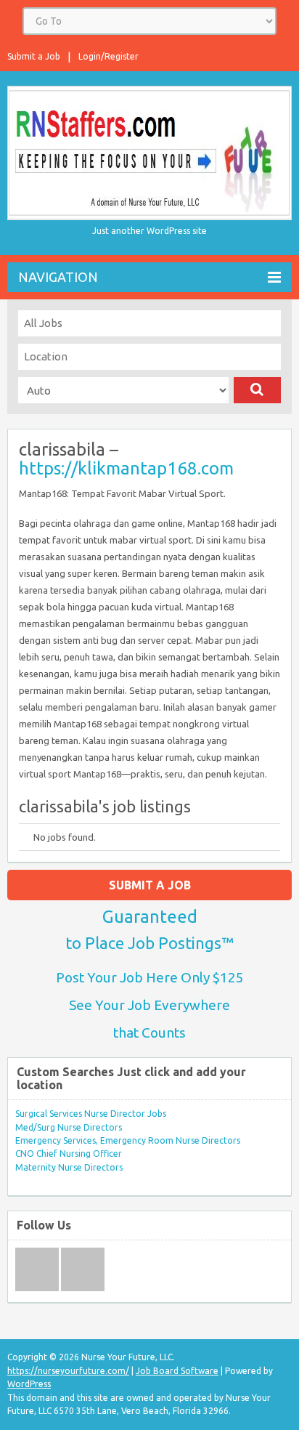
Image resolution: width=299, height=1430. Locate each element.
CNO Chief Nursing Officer (68, 1153)
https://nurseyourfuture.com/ (68, 1371)
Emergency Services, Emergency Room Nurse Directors (127, 1140)
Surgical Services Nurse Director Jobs (90, 1113)
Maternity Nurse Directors (69, 1167)
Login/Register (108, 56)
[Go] (257, 390)
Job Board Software (177, 1371)
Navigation (58, 277)
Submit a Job (33, 56)
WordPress (29, 1384)
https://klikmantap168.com (126, 468)
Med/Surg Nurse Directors (68, 1127)
